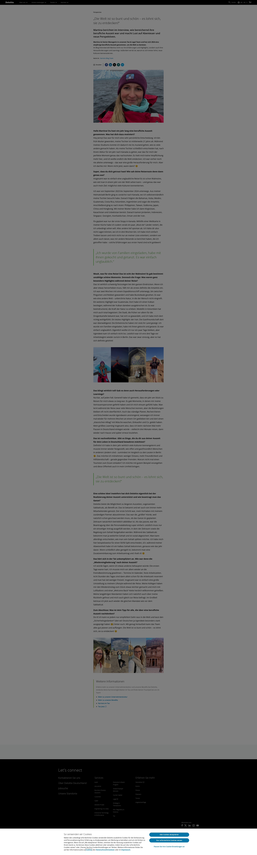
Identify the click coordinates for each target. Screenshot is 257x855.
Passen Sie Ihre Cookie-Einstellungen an (169, 847)
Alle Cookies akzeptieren (169, 834)
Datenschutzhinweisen (105, 850)
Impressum (125, 850)
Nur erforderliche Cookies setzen (169, 840)
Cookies (89, 850)
